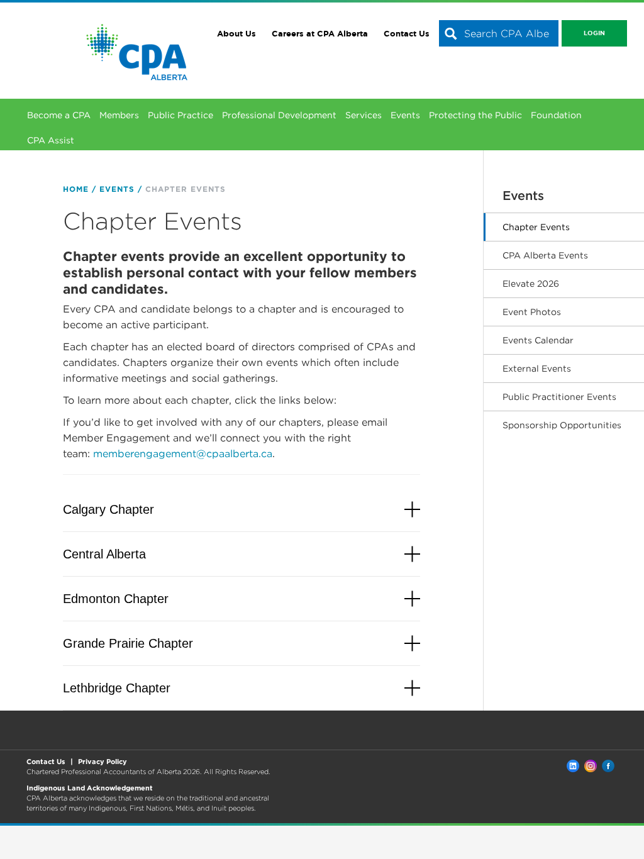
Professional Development (279, 115)
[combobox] (498, 33)
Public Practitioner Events (559, 397)
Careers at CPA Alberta (320, 33)
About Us (236, 33)
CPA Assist (50, 140)
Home (76, 189)
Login (594, 33)
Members (119, 115)
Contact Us (407, 33)
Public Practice (180, 115)
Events (405, 115)
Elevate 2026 (530, 284)
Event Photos (531, 312)
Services (363, 115)
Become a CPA (59, 115)
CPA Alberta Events (545, 255)
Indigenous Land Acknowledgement (89, 788)
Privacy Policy (102, 761)
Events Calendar (538, 340)
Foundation (556, 115)
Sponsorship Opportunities (561, 425)
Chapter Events (536, 227)
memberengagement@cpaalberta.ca (182, 454)
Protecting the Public (475, 115)
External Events (536, 368)
